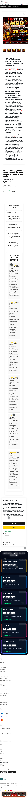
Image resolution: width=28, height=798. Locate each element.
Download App (3, 689)
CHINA (1, 758)
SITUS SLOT (7, 535)
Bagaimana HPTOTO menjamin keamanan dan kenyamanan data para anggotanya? (13, 226)
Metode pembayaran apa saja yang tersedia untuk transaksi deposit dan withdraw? (13, 236)
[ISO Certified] (9, 779)
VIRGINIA (2, 760)
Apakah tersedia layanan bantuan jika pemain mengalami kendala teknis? (13, 245)
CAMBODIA (2, 756)
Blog (1, 697)
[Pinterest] (11, 791)
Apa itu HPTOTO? (11, 212)
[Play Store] (12, 772)
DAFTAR (14, 523)
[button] (24, 14)
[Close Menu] (1, 3)
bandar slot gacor (13, 69)
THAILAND (2, 744)
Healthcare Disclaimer (5, 680)
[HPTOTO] (6, 2)
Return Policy (3, 695)
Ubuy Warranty (3, 678)
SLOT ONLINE (7, 538)
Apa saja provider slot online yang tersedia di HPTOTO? (13, 218)
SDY (1, 751)
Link (19, 795)
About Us (23, 786)
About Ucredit (3, 702)
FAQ (1, 700)
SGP (1, 749)
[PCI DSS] (3, 779)
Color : (7, 195)
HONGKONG (3, 747)
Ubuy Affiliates (3, 704)
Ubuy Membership (4, 676)
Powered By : (5, 190)
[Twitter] (9, 791)
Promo (4, 795)
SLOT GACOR (7, 542)
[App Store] (4, 772)
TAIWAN (2, 753)
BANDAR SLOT (8, 540)
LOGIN (14, 527)
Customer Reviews (4, 693)
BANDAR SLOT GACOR (9, 544)
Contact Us (3, 787)
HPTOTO (16, 136)
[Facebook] (1, 791)
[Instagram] (3, 791)
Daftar (14, 795)
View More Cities (4, 762)
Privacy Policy (16, 786)
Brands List (2, 691)
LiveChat (23, 795)
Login (8, 795)
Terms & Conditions (5, 786)
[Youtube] (6, 791)
